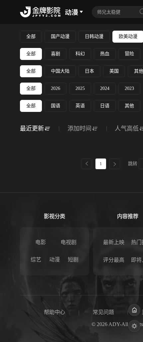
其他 (129, 105)
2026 (55, 88)
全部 (31, 36)
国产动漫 (60, 36)
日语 (104, 105)
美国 (114, 71)
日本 (89, 71)
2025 (80, 88)
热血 (104, 53)
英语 (80, 105)
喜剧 (55, 53)
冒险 (129, 53)
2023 (129, 88)
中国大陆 (60, 71)
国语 (55, 105)
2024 (104, 88)
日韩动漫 (94, 36)
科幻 (80, 53)
